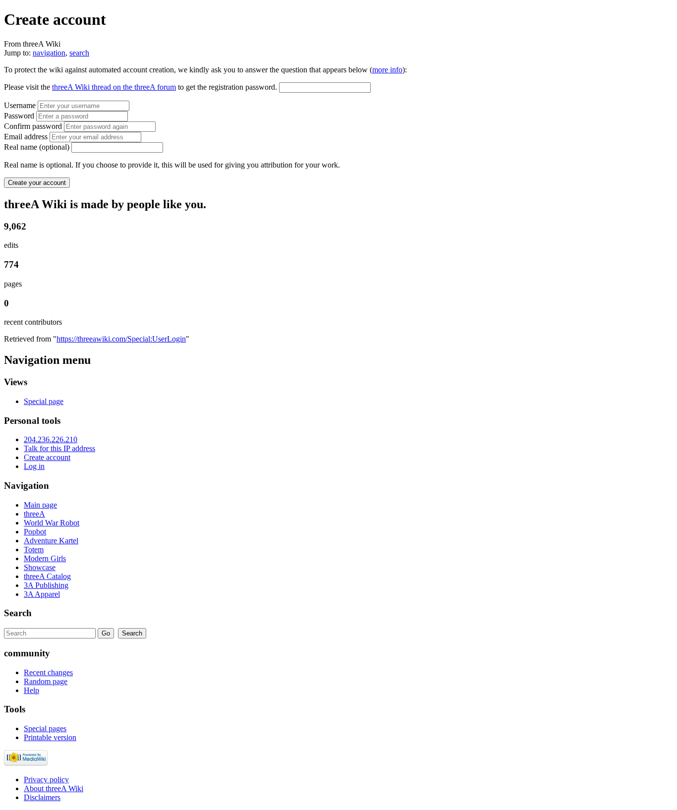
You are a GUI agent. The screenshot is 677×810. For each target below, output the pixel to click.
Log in (34, 466)
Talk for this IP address (59, 448)
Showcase (40, 567)
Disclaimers (42, 797)
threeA (34, 514)
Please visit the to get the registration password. (140, 87)
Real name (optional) (36, 147)
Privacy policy (46, 779)
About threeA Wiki (53, 788)
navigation (49, 53)
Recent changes (48, 672)
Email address (26, 136)
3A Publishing (46, 585)
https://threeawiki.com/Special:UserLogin (121, 339)
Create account (47, 457)
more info (387, 69)
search (79, 53)
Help (31, 690)
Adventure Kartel (51, 540)
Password (19, 116)
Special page (43, 401)
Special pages (45, 728)
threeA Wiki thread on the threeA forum (114, 87)
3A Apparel (42, 594)
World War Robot (51, 523)
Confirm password (33, 126)
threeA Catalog (47, 576)
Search (18, 613)
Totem (34, 549)
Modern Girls (45, 558)
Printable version (50, 737)
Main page (40, 505)
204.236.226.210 (50, 439)
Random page (45, 681)
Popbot (35, 531)
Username (21, 105)
